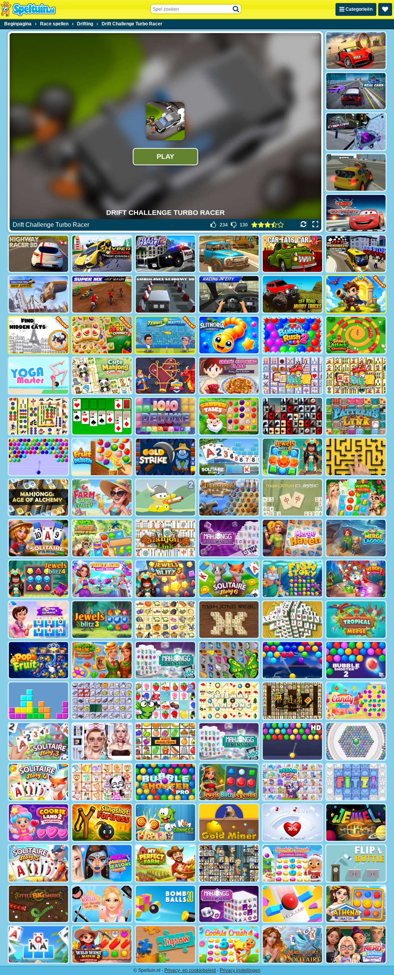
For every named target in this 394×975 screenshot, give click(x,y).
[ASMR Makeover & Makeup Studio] (102, 741)
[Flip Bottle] (356, 863)
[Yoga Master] (38, 375)
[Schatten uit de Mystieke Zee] (229, 497)
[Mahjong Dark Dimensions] (229, 904)
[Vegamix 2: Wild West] (102, 660)
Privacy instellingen (240, 970)
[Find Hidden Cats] (38, 335)
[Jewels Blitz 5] (165, 578)
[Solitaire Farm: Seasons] (38, 538)
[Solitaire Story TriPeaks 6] (229, 578)
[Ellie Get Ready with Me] (102, 904)
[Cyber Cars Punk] (356, 131)
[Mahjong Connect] (356, 375)
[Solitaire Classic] (102, 416)
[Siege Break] (356, 294)
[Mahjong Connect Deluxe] (292, 375)
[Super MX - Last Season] (102, 294)
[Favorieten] (385, 9)
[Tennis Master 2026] (165, 335)
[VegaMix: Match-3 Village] (356, 497)
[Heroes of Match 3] (356, 578)
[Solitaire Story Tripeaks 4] (38, 782)
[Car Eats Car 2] (292, 254)
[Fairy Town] (356, 741)
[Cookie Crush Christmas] (292, 863)
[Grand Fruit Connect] (102, 335)
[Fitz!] (356, 782)
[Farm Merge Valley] (102, 497)
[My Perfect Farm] (165, 863)
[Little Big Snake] (38, 904)
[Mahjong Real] (229, 619)
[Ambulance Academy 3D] (165, 294)
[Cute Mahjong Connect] (102, 375)
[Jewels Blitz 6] (292, 457)
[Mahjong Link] (165, 538)
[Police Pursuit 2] (165, 254)
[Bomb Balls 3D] (165, 904)
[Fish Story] (292, 578)
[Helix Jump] (292, 904)
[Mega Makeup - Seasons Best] (102, 863)
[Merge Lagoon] (356, 538)
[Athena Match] (356, 904)
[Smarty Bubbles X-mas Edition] (292, 660)
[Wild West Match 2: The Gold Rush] (102, 944)
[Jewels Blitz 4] (38, 578)
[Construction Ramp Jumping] (38, 294)
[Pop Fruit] (38, 660)
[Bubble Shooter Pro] (165, 782)
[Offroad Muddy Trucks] (292, 294)
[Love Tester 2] (292, 822)
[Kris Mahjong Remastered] (165, 741)
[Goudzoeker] (229, 822)
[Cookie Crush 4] (229, 944)
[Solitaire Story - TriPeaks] (38, 944)
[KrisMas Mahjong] (229, 700)
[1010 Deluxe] (165, 416)
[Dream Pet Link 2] (292, 782)
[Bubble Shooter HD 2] (356, 660)
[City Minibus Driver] (356, 254)
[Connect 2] (102, 700)
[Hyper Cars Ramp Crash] (102, 254)
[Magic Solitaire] (292, 944)
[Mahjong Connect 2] (292, 700)
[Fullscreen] (315, 225)
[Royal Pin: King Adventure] (165, 375)
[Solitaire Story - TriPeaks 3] (38, 741)
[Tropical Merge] (356, 619)
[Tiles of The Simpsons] (229, 863)
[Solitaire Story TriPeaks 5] (38, 863)
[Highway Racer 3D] (38, 254)
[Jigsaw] (165, 944)
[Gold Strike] (165, 457)
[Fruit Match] (102, 457)
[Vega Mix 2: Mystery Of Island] (102, 538)
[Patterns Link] (356, 416)
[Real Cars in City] (356, 91)
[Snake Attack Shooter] (356, 335)
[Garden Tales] (229, 416)
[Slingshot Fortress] (102, 822)
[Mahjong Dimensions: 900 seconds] (229, 741)
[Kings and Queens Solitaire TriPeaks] (38, 619)
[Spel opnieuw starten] (303, 225)
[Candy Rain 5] (356, 700)
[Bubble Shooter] (38, 457)
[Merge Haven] (292, 538)
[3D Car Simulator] (356, 172)
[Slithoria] (229, 335)
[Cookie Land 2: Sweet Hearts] (38, 822)
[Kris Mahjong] (165, 619)
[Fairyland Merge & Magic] (102, 578)
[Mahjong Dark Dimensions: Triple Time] (229, 538)
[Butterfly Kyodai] (229, 660)
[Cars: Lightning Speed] (356, 213)
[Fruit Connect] (165, 700)
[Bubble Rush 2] (292, 335)
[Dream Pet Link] (102, 782)
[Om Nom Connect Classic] (165, 822)
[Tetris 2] (38, 700)
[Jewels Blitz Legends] (229, 782)
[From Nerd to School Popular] (356, 944)
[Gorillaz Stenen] (292, 416)
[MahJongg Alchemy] (38, 497)
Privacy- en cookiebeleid (190, 970)
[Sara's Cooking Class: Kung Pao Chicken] (229, 375)
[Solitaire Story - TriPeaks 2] (229, 457)
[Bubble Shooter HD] (292, 741)
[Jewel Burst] (356, 822)
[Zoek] (236, 9)
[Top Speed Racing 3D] (356, 50)
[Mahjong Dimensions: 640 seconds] (165, 660)
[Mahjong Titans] (38, 416)
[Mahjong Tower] (292, 619)
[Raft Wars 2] (165, 497)
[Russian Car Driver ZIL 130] (229, 254)
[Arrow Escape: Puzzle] (356, 457)
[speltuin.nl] (28, 9)
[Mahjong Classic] (292, 497)
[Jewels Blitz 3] (102, 619)
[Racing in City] (229, 294)
